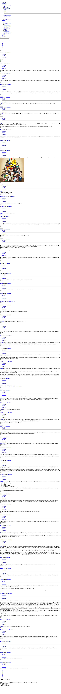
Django (1, 107)
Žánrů (5, 10)
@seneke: (1, 113)
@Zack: (1, 368)
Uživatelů (5, 12)
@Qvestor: (2, 80)
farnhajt (1, 504)
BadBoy (1, 283)
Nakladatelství (6, 7)
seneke (1, 52)
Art (4, 24)
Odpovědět (4, 54)
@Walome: (2, 396)
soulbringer (2, 206)
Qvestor (1, 84)
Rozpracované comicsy (7, 15)
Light (1, 63)
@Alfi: (1, 191)
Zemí (5, 11)
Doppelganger (2, 629)
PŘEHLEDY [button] (4, 4)
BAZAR (3, 34)
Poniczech (2, 335)
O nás (11, 686)
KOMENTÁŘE (4, 3)
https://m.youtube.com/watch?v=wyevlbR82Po (7, 301)
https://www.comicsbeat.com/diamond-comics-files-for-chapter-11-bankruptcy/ (12, 386)
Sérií (5, 9)
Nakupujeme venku (7, 28)
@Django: (2, 103)
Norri (1, 514)
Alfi (1, 216)
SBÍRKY (3, 35)
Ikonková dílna (6, 27)
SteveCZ (1, 447)
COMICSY (4, 2)
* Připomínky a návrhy (7, 23)
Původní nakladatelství (7, 8)
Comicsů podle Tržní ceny (8, 5)
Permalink (3, 55)
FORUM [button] (3, 20)
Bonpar (1, 641)
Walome (1, 250)
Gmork (1, 568)
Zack (1, 378)
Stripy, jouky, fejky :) (7, 33)
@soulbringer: (2, 354)
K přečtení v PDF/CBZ (7, 19)
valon (1, 557)
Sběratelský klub (6, 31)
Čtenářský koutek (6, 25)
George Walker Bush (3, 196)
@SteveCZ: (2, 342)
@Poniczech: (2, 321)
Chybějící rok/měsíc (7, 16)
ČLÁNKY (4, 36)
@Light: (1, 59)
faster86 (1, 662)
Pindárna (5, 29)
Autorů (5, 6)
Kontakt (13, 686)
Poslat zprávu (4, 57)
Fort (1, 229)
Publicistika (6, 30)
